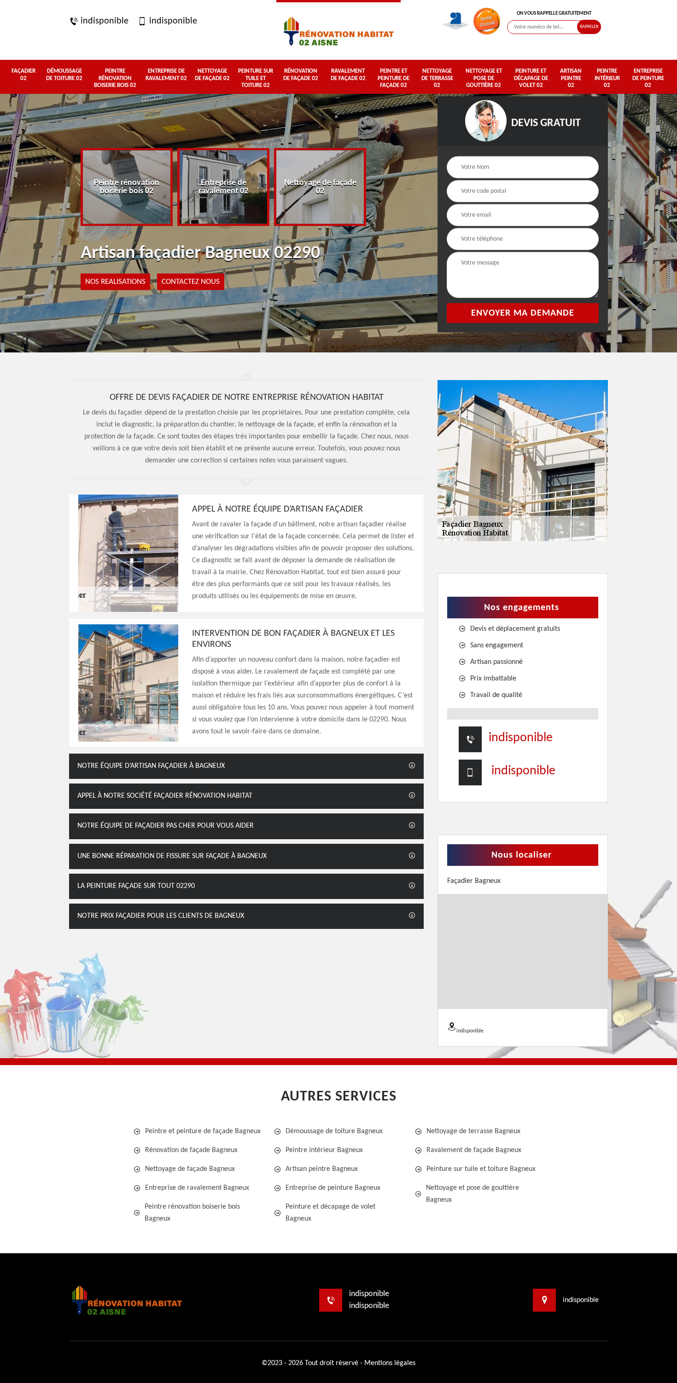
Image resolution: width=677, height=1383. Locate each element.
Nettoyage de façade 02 (212, 74)
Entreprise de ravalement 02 (166, 74)
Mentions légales (389, 1363)
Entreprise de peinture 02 (648, 78)
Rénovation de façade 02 (300, 74)
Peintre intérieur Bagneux (324, 1150)
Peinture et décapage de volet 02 (531, 78)
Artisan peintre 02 (571, 78)
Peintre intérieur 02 (607, 78)
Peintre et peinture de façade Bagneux (203, 1131)
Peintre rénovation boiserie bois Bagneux (192, 1212)
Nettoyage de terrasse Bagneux (473, 1131)
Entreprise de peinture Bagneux (333, 1188)
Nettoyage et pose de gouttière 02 (484, 78)
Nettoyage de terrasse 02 (437, 78)
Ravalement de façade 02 (348, 74)
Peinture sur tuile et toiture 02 (255, 78)
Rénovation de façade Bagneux (191, 1150)
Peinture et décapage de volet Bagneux (330, 1212)
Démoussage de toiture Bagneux (334, 1131)
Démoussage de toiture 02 (64, 74)
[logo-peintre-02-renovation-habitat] (338, 30)
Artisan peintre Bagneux (322, 1169)
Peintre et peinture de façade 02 (393, 78)
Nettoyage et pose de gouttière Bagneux (472, 1194)
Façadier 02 (23, 74)
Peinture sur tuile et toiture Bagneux (481, 1169)
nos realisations (115, 282)
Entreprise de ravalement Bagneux (197, 1188)
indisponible (103, 21)
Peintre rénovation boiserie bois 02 (115, 78)
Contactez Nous (191, 282)
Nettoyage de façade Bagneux (190, 1169)
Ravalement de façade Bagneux (473, 1150)
